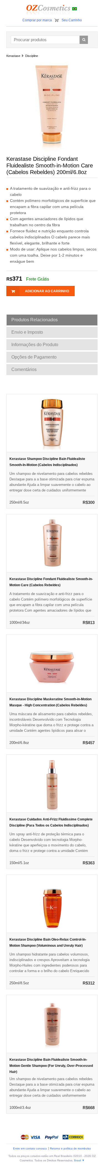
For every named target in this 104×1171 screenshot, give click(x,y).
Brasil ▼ (79, 1160)
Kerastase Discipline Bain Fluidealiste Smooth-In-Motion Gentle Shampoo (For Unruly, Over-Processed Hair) (51, 1066)
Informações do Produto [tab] (34, 344)
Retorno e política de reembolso (70, 1148)
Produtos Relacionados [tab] (34, 319)
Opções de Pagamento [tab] (34, 357)
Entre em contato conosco (30, 1148)
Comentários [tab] (24, 369)
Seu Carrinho (72, 20)
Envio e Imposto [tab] (27, 332)
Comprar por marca (37, 20)
